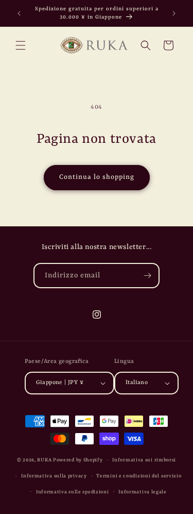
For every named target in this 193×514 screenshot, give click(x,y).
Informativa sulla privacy (54, 476)
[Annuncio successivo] (174, 13)
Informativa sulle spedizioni (72, 492)
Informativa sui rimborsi (144, 460)
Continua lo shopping (96, 177)
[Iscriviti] (147, 275)
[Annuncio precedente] (19, 13)
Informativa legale (142, 492)
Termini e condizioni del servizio (138, 476)
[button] (20, 45)
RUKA (44, 460)
